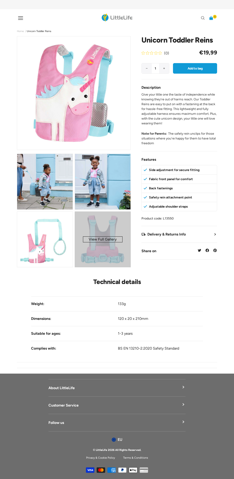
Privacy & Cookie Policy (100, 457)
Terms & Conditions (135, 457)
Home (20, 31)
